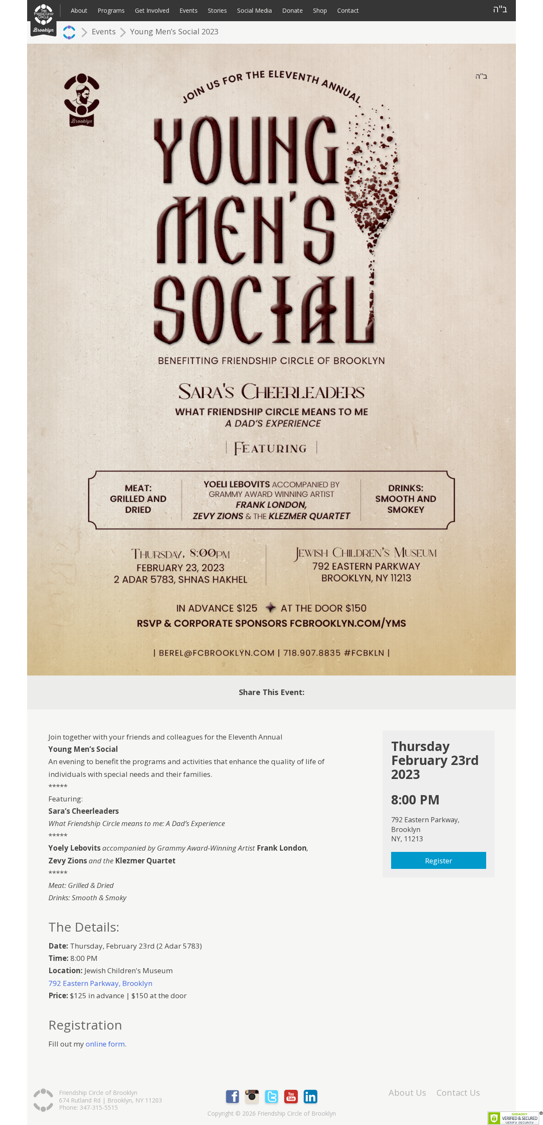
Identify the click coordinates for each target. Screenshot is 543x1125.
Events (188, 10)
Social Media (254, 10)
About (79, 10)
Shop (320, 10)
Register (438, 860)
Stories (217, 10)
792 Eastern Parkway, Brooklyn (100, 983)
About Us (407, 1093)
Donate (292, 10)
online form (105, 1044)
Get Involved (152, 10)
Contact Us (458, 1093)
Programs (111, 10)
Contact (348, 10)
